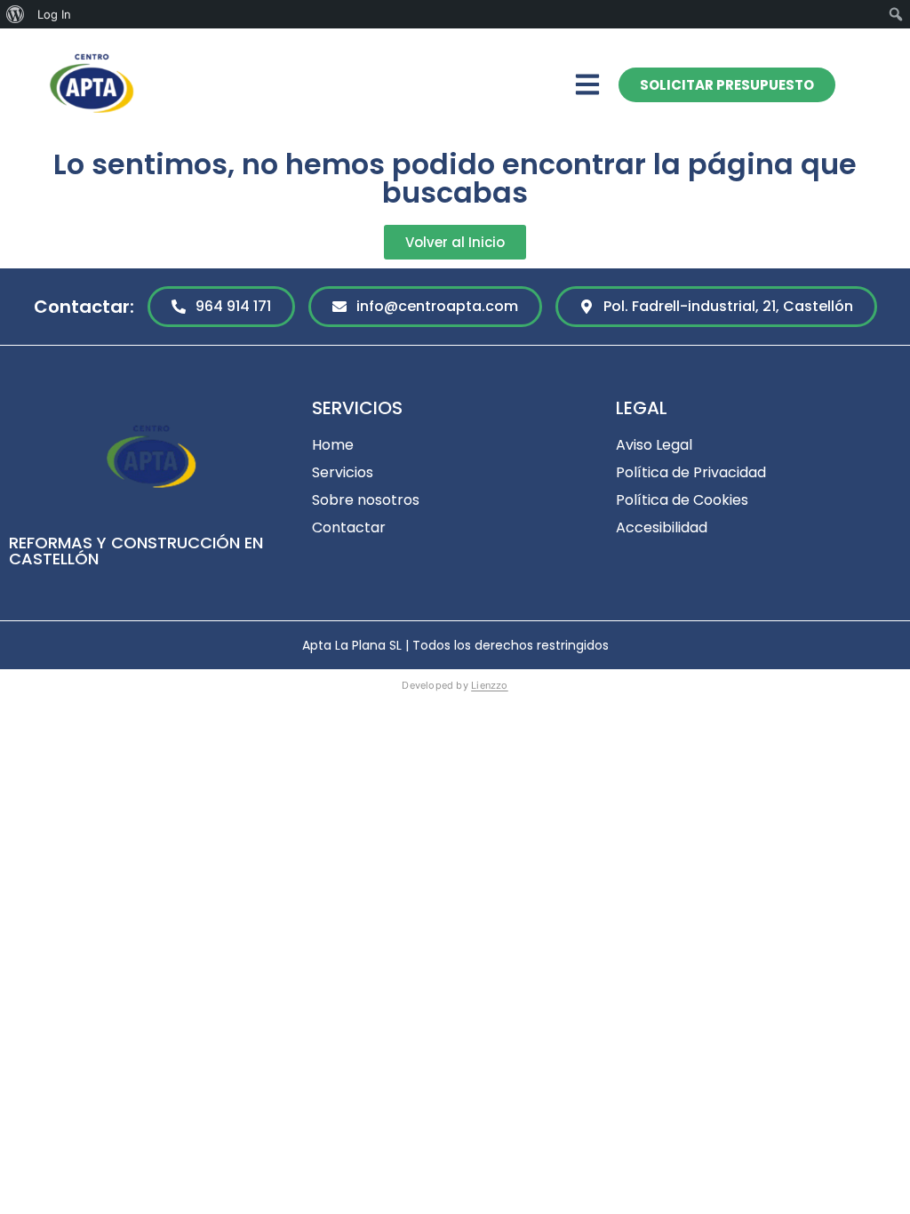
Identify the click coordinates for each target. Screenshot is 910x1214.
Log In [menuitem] (54, 14)
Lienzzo (489, 685)
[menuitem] (15, 14)
